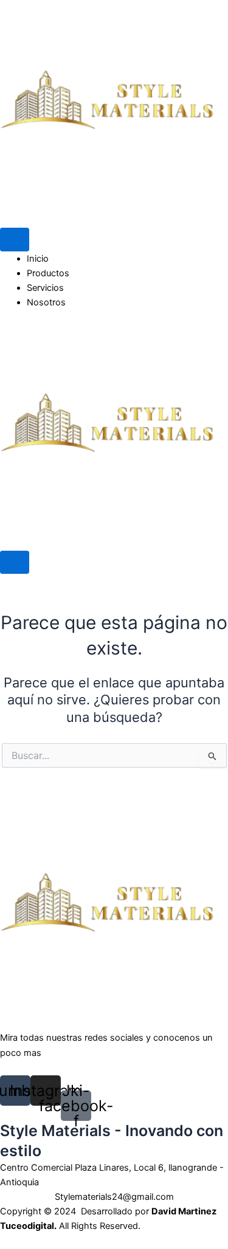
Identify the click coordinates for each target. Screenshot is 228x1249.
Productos (48, 273)
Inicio (38, 258)
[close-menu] (14, 562)
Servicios (45, 287)
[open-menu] (14, 239)
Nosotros (46, 302)
